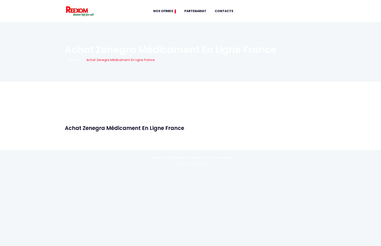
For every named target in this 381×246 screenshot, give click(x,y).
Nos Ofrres (163, 11)
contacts (224, 11)
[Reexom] (79, 11)
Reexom (181, 158)
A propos (181, 163)
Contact (199, 163)
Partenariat (195, 11)
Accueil (73, 60)
